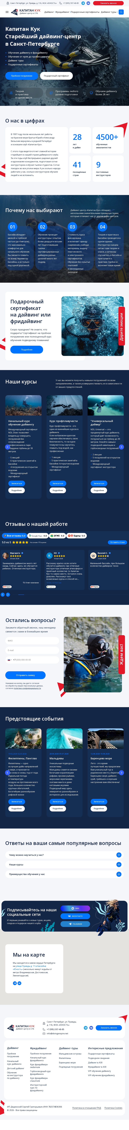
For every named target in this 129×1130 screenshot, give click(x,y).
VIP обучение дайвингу (99, 1071)
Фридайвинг (62, 11)
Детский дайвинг (15, 1068)
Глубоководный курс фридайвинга (40, 1072)
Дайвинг (49, 11)
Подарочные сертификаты (85, 11)
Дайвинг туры (108, 11)
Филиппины (65, 1058)
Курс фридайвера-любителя (39, 1066)
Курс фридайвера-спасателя (39, 1079)
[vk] (19, 983)
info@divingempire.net (57, 1033)
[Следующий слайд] (121, 446)
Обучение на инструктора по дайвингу (15, 1075)
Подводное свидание (98, 1058)
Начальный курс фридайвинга (38, 1059)
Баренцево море (67, 1062)
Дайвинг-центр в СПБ (29, 13)
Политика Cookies (113, 1108)
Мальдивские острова (70, 1053)
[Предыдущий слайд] (7, 446)
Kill (55, 553)
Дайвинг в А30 (95, 1062)
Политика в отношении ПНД (86, 1108)
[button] (108, 3)
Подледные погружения (71, 1066)
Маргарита (15, 553)
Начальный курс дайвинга (14, 1062)
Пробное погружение (40, 1053)
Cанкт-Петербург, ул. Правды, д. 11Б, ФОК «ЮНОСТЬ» (33, 3)
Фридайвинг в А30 (97, 1066)
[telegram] (15, 983)
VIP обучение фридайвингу (101, 1075)
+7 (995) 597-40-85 (71, 3)
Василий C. (103, 553)
